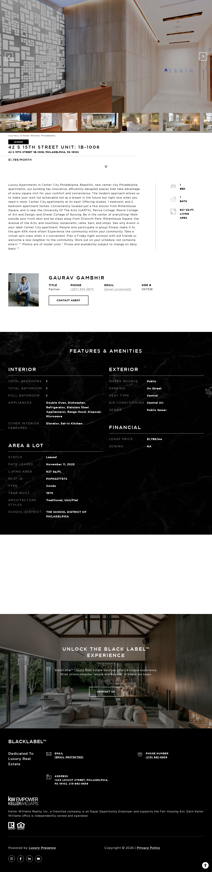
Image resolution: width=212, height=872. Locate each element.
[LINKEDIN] (29, 858)
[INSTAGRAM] (11, 858)
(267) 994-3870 (82, 289)
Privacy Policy (148, 847)
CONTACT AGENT (68, 300)
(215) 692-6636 (156, 757)
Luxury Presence (42, 847)
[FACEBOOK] (20, 858)
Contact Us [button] (106, 691)
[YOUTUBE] (38, 858)
